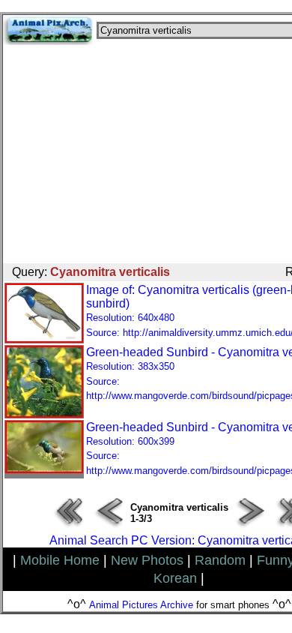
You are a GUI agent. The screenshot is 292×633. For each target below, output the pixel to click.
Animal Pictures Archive (141, 604)
